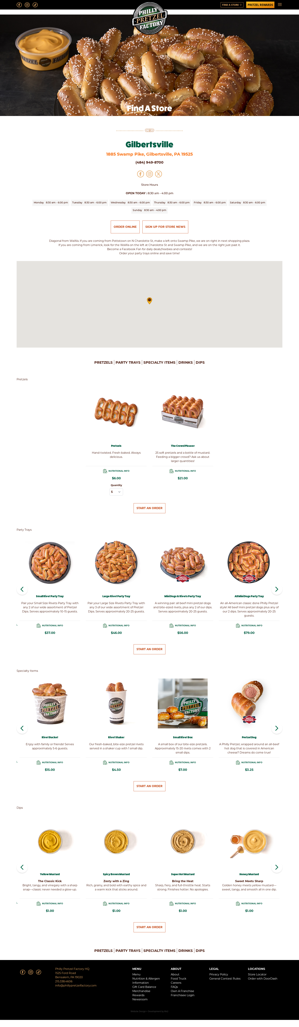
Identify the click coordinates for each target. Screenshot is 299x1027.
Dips (200, 362)
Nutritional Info (118, 471)
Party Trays (128, 362)
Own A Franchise (182, 991)
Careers (176, 982)
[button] (149, 300)
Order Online (125, 226)
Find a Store (232, 4)
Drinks (185, 362)
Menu (136, 974)
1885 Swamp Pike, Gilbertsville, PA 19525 (149, 154)
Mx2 (166, 1011)
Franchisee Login (182, 995)
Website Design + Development (146, 1011)
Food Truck (178, 978)
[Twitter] (158, 174)
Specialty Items (159, 362)
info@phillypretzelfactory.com (76, 985)
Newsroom (140, 999)
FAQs (174, 987)
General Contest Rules (225, 978)
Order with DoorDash (262, 978)
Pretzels (103, 362)
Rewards (138, 995)
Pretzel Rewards (260, 5)
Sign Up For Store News (165, 226)
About (175, 974)
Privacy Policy (218, 974)
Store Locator (257, 974)
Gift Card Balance (144, 987)
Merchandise (141, 991)
